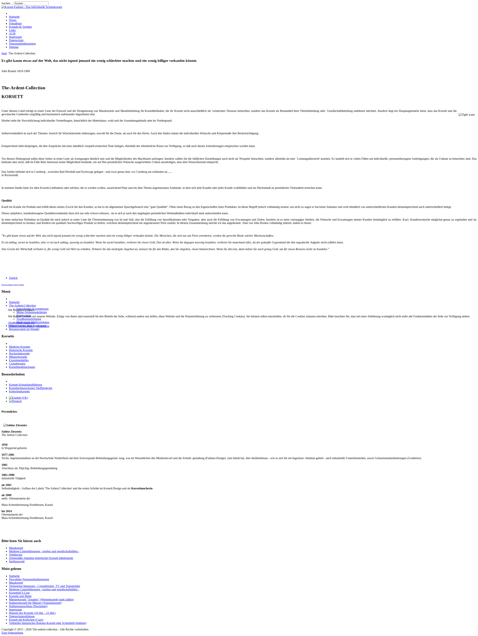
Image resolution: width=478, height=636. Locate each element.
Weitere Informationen (21, 326)
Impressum (42, 326)
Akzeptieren (15, 322)
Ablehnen (29, 322)
